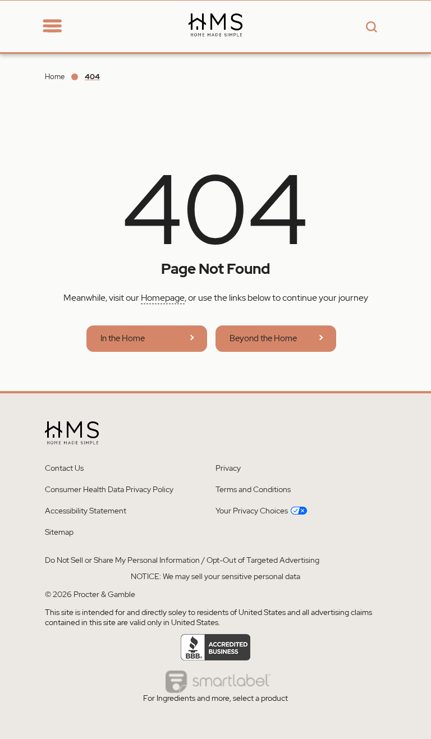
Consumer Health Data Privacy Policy (109, 489)
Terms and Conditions (253, 489)
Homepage (163, 298)
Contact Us (64, 468)
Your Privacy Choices (252, 511)
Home (55, 76)
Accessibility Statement (85, 511)
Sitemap (59, 532)
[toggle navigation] (52, 27)
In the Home (122, 338)
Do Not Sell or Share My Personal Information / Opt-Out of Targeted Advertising (182, 560)
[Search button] (370, 28)
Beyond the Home (263, 338)
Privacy (228, 468)
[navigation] (63, 26)
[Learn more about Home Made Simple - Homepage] (215, 45)
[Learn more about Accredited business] (216, 647)
